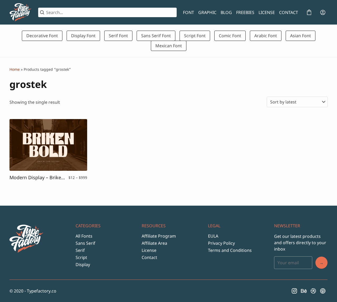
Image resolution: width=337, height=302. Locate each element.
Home (14, 69)
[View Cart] (309, 12)
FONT (188, 12)
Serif (80, 250)
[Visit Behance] (304, 291)
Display (83, 264)
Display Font (83, 36)
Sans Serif (85, 243)
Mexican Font (168, 46)
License (149, 250)
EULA (213, 236)
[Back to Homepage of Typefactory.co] (20, 12)
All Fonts (84, 236)
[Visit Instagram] (294, 291)
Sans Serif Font (156, 36)
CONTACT (288, 12)
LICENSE (267, 12)
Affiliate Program (159, 236)
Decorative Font (42, 36)
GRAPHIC (207, 12)
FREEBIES (245, 12)
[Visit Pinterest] (323, 291)
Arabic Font (265, 36)
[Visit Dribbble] (313, 291)
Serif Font (118, 36)
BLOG (226, 12)
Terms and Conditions (230, 250)
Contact (149, 257)
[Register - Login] (323, 12)
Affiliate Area (154, 243)
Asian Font (300, 36)
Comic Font (230, 36)
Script (81, 257)
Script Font (195, 36)
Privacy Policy (221, 243)
